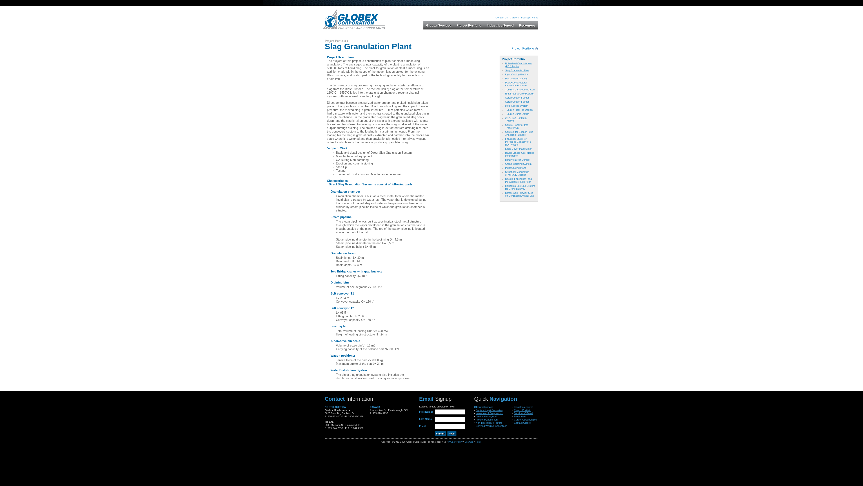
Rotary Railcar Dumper (517, 159)
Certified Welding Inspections (491, 426)
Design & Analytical (486, 416)
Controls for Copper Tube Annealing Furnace (519, 133)
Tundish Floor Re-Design (519, 109)
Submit (440, 433)
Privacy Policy (455, 442)
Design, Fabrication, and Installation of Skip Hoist (518, 180)
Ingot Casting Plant (515, 167)
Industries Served (500, 25)
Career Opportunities (525, 419)
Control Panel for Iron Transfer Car (516, 126)
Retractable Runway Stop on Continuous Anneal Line (519, 194)
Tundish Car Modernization (520, 89)
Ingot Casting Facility (516, 74)
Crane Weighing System (518, 163)
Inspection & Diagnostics (489, 413)
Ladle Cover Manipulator (518, 148)
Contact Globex (522, 422)
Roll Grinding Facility (516, 78)
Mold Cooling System (516, 105)
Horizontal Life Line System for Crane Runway (520, 187)
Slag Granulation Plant (517, 70)
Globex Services (438, 25)
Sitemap (525, 17)
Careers (514, 17)
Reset (452, 433)
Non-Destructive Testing (489, 422)
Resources (527, 25)
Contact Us (502, 17)
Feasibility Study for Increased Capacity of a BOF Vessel (518, 141)
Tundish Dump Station (517, 113)
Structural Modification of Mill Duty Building (517, 173)
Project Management (487, 419)
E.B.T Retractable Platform (519, 93)
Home (535, 17)
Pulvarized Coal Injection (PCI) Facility (518, 65)
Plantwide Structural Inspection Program (516, 84)
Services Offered (523, 413)
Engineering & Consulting (489, 410)
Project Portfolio (468, 25)
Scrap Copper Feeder (517, 97)
